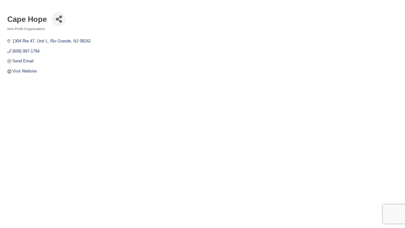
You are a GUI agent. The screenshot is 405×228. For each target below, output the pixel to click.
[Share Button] (59, 19)
